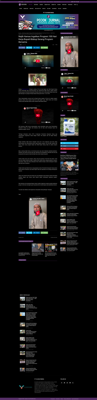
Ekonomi (65, 8)
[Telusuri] (77, 5)
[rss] (73, 383)
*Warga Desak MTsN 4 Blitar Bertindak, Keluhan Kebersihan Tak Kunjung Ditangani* (37, 254)
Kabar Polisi (47, 4)
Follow (76, 143)
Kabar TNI (54, 4)
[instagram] (67, 383)
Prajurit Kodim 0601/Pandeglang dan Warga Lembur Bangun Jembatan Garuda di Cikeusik (72, 214)
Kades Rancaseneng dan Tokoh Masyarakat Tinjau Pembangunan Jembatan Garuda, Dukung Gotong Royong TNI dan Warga (72, 235)
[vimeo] (74, 2)
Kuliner (48, 8)
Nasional (36, 4)
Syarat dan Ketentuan (50, 1)
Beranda (30, 4)
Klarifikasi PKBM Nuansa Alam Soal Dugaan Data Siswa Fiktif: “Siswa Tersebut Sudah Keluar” (68, 157)
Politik (59, 8)
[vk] (76, 2)
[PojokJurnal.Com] (23, 4)
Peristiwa (64, 4)
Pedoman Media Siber (57, 1)
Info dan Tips (38, 8)
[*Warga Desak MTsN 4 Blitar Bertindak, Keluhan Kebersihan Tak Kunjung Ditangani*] (38, 248)
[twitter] (72, 2)
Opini (75, 4)
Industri (31, 8)
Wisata (43, 8)
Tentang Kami (36, 1)
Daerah (41, 4)
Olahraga (54, 8)
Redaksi (45, 1)
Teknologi (26, 8)
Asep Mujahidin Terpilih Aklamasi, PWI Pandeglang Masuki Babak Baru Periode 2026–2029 (24, 254)
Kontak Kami (40, 1)
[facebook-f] (62, 383)
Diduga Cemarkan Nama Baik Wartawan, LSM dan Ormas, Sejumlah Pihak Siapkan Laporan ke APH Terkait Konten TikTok (31, 362)
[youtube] (77, 2)
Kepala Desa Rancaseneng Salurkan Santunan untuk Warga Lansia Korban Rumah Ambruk (72, 227)
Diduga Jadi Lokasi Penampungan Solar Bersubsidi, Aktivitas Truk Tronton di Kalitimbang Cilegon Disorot (31, 306)
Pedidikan (70, 4)
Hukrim (59, 4)
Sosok (20, 8)
